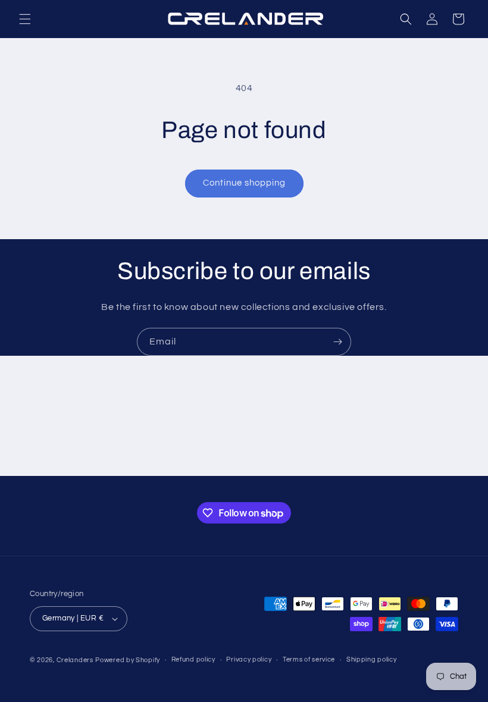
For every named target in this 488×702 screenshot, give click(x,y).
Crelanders (75, 660)
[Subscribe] (337, 342)
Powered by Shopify (127, 660)
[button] (25, 19)
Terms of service (309, 659)
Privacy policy (248, 659)
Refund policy (193, 659)
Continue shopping (244, 182)
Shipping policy (371, 659)
